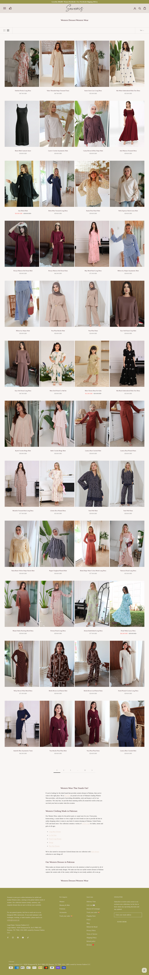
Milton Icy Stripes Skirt (23, 331)
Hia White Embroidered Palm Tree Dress (128, 90)
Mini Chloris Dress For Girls (93, 391)
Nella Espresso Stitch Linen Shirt (128, 211)
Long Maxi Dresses (55, 832)
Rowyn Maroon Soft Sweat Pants (58, 271)
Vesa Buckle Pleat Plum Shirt (58, 751)
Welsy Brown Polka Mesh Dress (23, 691)
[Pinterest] (18, 937)
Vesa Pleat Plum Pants (93, 751)
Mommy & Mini (64, 905)
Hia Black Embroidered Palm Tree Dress (128, 391)
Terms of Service (92, 934)
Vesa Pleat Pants (93, 331)
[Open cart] (145, 8)
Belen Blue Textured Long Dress (58, 211)
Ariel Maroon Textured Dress (128, 151)
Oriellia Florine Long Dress (23, 90)
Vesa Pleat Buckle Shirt (58, 331)
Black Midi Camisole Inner (23, 151)
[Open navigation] (4, 8)
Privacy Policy (91, 930)
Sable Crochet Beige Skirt (58, 450)
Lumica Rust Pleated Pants (128, 450)
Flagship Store (91, 916)
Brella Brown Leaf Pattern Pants (93, 691)
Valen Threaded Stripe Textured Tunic (58, 90)
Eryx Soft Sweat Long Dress (23, 391)
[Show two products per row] (4, 30)
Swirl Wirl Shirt (93, 510)
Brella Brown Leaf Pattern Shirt (58, 691)
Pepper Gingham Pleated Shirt (58, 570)
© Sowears (11, 961)
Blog (88, 923)
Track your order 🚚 (65, 916)
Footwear (62, 909)
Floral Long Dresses (55, 839)
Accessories (63, 912)
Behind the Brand (92, 927)
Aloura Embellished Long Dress (93, 631)
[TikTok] (28, 937)
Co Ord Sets (52, 835)
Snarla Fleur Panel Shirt (93, 211)
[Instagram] (13, 937)
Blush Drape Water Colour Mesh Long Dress (93, 570)
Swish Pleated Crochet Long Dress (128, 691)
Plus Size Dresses (54, 846)
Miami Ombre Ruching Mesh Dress (23, 631)
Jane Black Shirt (23, 211)
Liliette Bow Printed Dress (58, 510)
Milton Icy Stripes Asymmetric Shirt (128, 271)
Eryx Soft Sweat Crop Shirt (128, 331)
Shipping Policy (92, 938)
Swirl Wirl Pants (128, 510)
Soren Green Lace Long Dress (93, 90)
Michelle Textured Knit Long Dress (23, 510)
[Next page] (92, 770)
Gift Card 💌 (91, 905)
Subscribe (122, 922)
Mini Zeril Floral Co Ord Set (58, 391)
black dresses (95, 852)
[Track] (10, 8)
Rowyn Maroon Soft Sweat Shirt (23, 271)
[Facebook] (8, 937)
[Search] (140, 8)
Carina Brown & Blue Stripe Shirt (93, 151)
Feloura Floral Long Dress (58, 631)
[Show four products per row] (8, 30)
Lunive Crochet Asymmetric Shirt (58, 151)
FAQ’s (89, 919)
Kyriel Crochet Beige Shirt (23, 450)
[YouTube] (23, 937)
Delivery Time (91, 901)
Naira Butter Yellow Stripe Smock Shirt (22, 570)
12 (85, 770)
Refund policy (91, 941)
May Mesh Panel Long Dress (93, 271)
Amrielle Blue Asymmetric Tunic (23, 751)
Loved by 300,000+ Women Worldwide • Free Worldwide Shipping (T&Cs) (74, 2)
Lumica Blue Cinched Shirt (128, 751)
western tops (86, 823)
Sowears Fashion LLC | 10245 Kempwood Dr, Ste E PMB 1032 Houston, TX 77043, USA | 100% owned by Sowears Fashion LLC (49, 964)
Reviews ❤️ (90, 945)
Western (61, 901)
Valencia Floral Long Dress (128, 570)
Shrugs (51, 842)
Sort (141, 30)
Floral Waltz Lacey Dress (128, 631)
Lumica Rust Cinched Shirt (93, 450)
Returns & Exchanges (93, 909)
